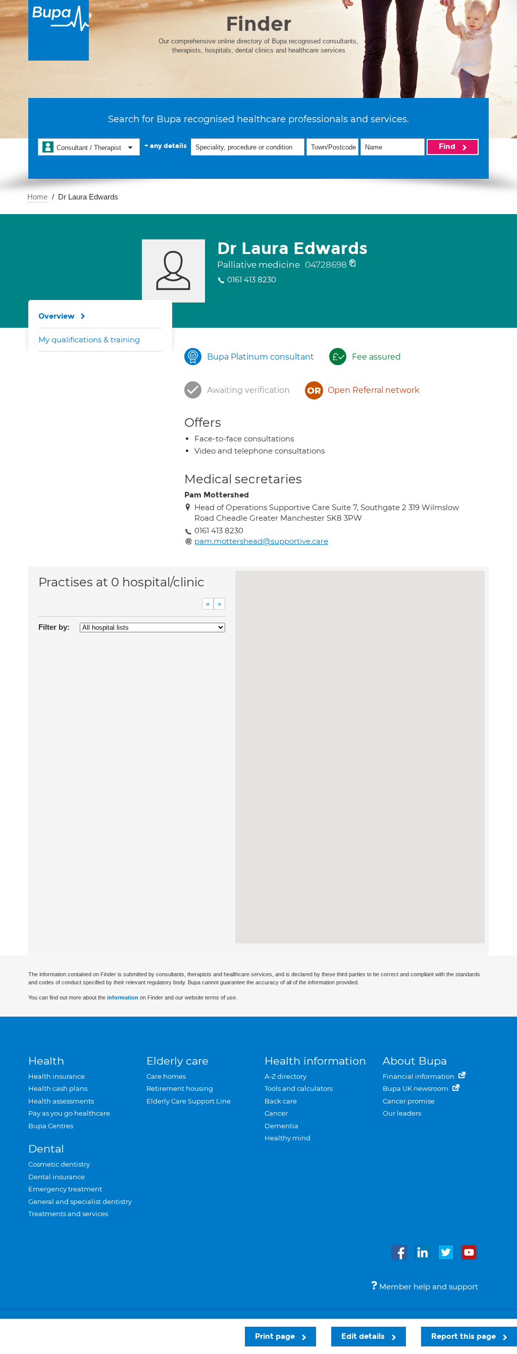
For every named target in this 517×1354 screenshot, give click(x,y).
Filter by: (54, 627)
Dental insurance (56, 1177)
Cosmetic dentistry (59, 1164)
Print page (276, 1336)
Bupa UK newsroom (416, 1088)
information (122, 997)
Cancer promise (409, 1101)
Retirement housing (179, 1088)
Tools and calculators (299, 1088)
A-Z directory (285, 1076)
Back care (281, 1101)
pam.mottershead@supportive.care (261, 541)
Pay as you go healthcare (69, 1113)
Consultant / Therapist (89, 148)
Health (46, 1061)
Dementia (281, 1126)
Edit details (364, 1336)
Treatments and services (68, 1214)
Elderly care (177, 1061)
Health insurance (56, 1076)
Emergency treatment (65, 1189)
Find (448, 146)
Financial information (419, 1076)
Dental (46, 1148)
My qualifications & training (89, 339)
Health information (315, 1061)
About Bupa (415, 1061)
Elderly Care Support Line (188, 1101)
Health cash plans (57, 1088)
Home (37, 196)
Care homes (166, 1076)
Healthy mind (288, 1138)
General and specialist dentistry (80, 1201)
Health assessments (61, 1101)
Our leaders (402, 1113)
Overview (56, 316)
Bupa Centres (50, 1126)
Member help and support (427, 1286)
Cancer (276, 1113)
